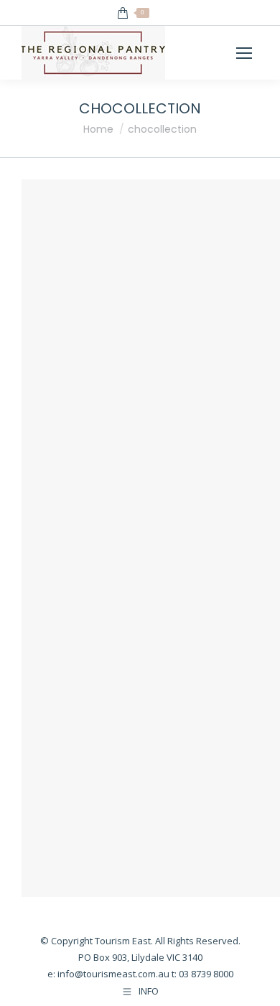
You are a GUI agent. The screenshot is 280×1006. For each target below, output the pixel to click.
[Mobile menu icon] (244, 53)
